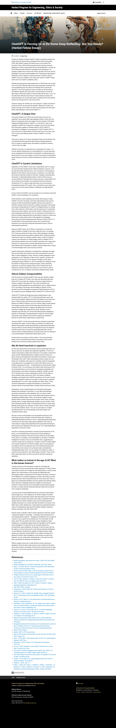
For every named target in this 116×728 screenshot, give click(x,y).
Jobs (13, 677)
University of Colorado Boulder (85, 688)
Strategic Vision (20, 677)
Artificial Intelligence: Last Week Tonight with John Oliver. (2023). (33, 564)
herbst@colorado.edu (30, 703)
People (22, 13)
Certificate (37, 13)
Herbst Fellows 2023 (19, 672)
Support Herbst (101, 13)
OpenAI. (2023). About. (20, 630)
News (16, 13)
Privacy (78, 692)
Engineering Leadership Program (54, 13)
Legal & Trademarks (86, 692)
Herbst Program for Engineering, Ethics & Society (37, 7)
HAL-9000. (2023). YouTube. (22, 587)
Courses (29, 13)
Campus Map (96, 692)
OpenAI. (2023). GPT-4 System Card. (24, 632)
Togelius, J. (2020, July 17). (22, 663)
